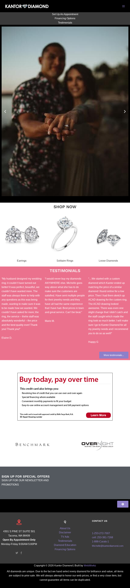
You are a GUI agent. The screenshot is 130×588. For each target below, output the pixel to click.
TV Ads (65, 536)
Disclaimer (65, 532)
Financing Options (65, 18)
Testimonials (65, 22)
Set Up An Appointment (65, 14)
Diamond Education (65, 545)
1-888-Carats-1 (100, 541)
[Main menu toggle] (123, 6)
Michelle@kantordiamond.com (108, 546)
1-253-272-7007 (101, 533)
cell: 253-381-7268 (102, 537)
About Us (65, 528)
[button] (5, 111)
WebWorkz (90, 565)
